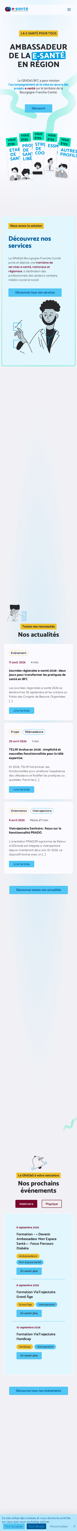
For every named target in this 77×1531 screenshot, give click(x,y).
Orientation (19, 811)
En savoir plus (29, 1271)
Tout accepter (14, 1526)
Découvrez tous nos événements (38, 1391)
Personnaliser (59, 1526)
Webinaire (26, 1204)
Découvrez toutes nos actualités (38, 890)
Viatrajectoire (42, 811)
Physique (52, 1204)
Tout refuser (36, 1526)
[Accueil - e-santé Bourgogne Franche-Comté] (16, 10)
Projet (15, 732)
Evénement (19, 653)
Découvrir (38, 108)
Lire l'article (22, 710)
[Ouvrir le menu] (69, 10)
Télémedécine (34, 732)
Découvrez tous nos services (35, 292)
